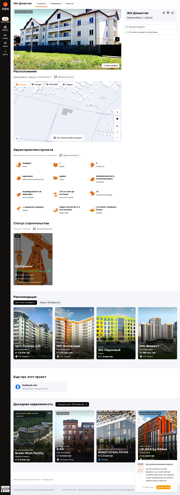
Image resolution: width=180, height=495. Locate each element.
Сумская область (134, 17)
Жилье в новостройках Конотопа (26, 480)
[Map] (67, 111)
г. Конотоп (148, 17)
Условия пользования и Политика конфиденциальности (33, 490)
